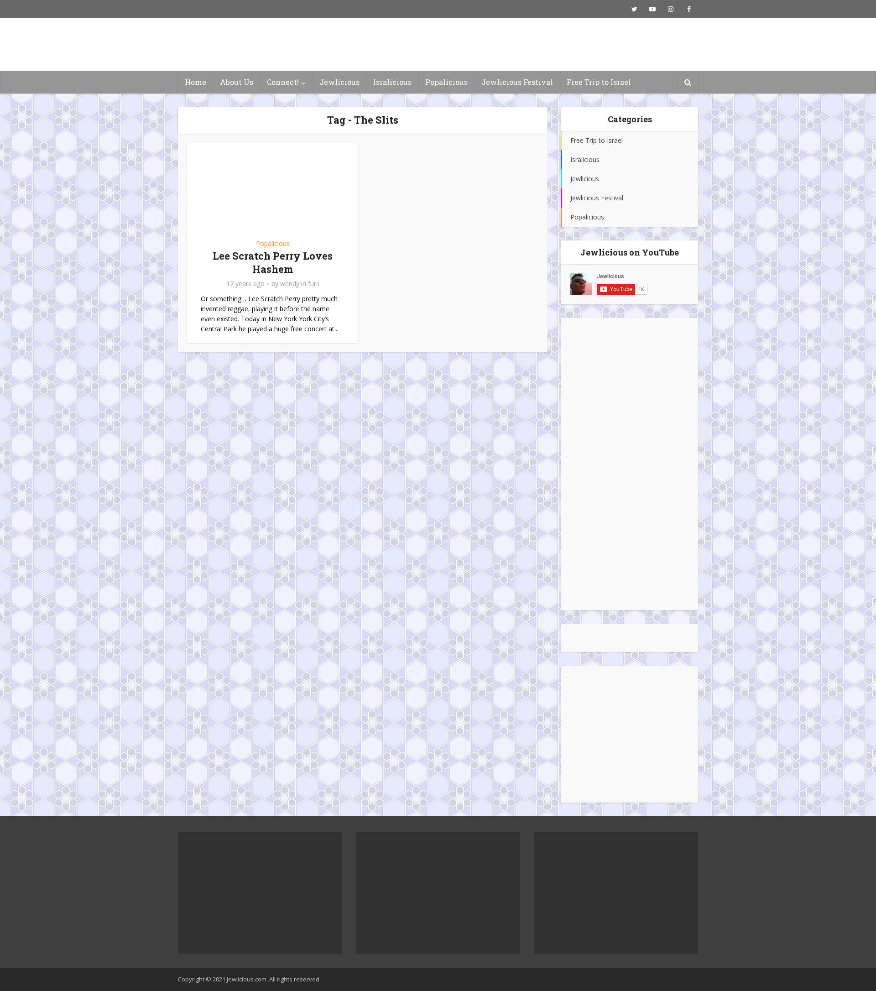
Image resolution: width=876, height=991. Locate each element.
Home (195, 82)
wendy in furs (299, 284)
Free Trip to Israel (599, 82)
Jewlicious (339, 82)
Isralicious (392, 82)
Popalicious (446, 82)
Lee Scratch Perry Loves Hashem (273, 262)
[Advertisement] (629, 464)
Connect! (283, 82)
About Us (236, 82)
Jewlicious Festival (517, 82)
